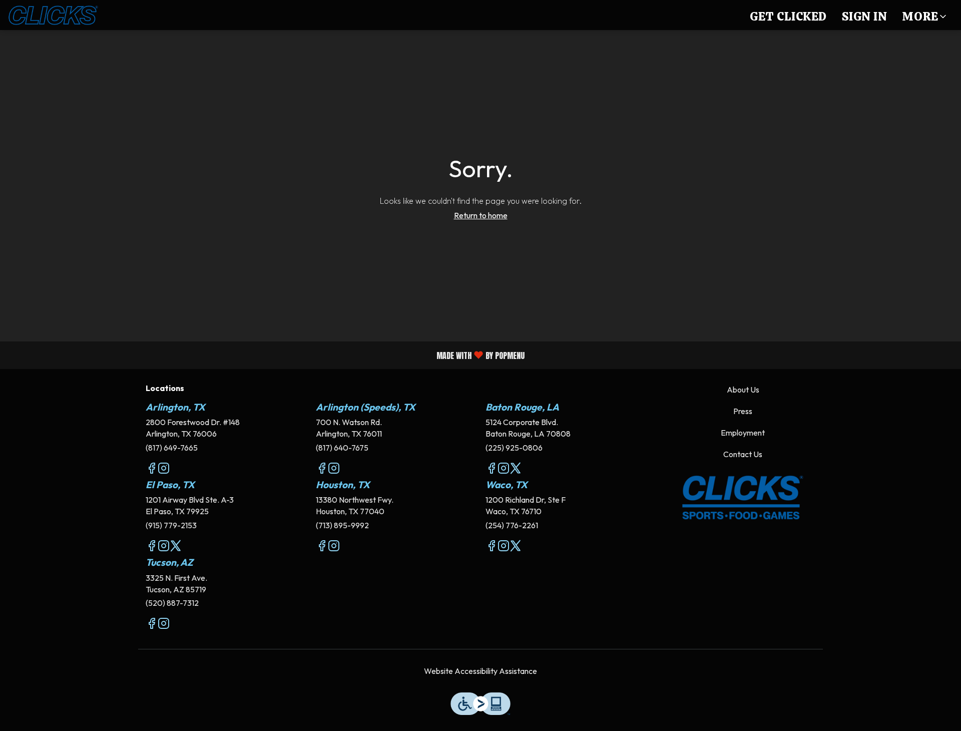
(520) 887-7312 (172, 603)
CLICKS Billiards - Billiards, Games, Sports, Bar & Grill (743, 497)
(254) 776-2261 (512, 525)
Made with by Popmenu (266, 354)
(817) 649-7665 (172, 448)
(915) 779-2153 (171, 525)
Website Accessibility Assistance (480, 671)
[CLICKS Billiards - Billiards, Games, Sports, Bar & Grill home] (53, 15)
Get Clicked (788, 16)
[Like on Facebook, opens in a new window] (152, 469)
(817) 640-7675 (342, 448)
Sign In (864, 16)
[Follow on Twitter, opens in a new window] (516, 469)
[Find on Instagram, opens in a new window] (164, 469)
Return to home (481, 215)
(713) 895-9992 (342, 525)
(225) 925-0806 (514, 448)
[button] (925, 15)
